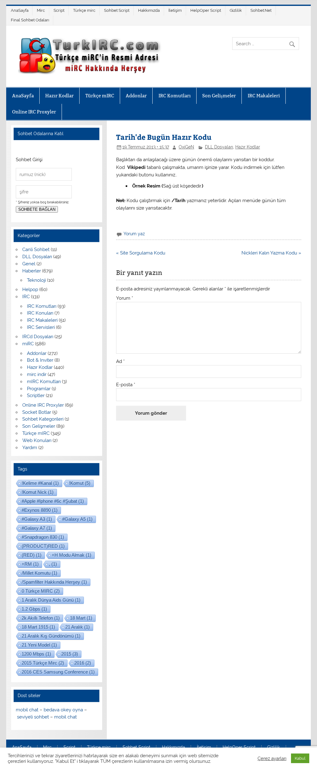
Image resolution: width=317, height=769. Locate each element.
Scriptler (36, 395)
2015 (69, 653)
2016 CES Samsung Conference (58, 671)
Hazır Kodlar (59, 96)
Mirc (41, 10)
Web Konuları (36, 440)
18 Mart (81, 618)
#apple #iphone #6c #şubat (53, 501)
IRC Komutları (174, 96)
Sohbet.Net (260, 10)
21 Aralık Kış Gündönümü (51, 636)
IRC (26, 296)
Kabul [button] (300, 758)
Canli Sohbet (36, 249)
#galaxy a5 (77, 519)
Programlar (38, 388)
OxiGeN (186, 146)
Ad (120, 361)
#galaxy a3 (37, 519)
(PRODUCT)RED (43, 546)
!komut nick (38, 492)
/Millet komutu (39, 573)
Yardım (29, 447)
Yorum (124, 298)
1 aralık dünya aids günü (51, 600)
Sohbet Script (116, 10)
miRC (28, 344)
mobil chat (27, 710)
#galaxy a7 (37, 528)
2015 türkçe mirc (43, 662)
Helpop (30, 289)
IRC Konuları (40, 313)
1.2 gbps (34, 609)
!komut (79, 483)
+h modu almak (71, 555)
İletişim (175, 10)
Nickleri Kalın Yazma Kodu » (271, 253)
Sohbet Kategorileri (42, 419)
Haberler (31, 271)
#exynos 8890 (40, 510)
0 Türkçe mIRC (41, 591)
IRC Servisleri (41, 327)
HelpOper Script (205, 10)
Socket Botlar (36, 412)
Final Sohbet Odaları (30, 20)
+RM (30, 564)
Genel (28, 264)
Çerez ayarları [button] (272, 758)
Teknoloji (36, 280)
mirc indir (36, 374)
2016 (82, 662)
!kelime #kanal (40, 483)
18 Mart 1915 (38, 627)
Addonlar (136, 96)
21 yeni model (39, 644)
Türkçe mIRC (99, 96)
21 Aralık (77, 627)
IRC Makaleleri (264, 96)
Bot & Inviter (40, 360)
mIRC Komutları (44, 381)
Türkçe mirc (84, 10)
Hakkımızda (149, 10)
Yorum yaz (134, 233)
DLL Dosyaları (219, 146)
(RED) (31, 555)
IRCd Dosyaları (37, 336)
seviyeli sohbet (33, 717)
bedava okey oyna (63, 710)
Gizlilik (236, 10)
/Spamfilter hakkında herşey (54, 582)
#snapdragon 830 (43, 537)
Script (59, 10)
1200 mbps (36, 653)
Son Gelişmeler (219, 96)
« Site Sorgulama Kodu (140, 253)
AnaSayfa (19, 10)
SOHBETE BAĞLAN (36, 209)
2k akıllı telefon (41, 618)
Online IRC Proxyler (34, 112)
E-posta (125, 384)
